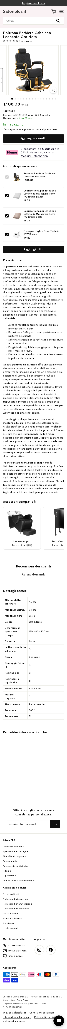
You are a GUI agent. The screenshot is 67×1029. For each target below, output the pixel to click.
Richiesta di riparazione (16, 899)
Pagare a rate (10, 861)
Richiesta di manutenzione (17, 903)
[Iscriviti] (55, 824)
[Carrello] (54, 11)
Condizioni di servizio (41, 1012)
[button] (11, 41)
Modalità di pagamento (15, 856)
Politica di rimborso (14, 1021)
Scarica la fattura (12, 918)
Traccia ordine (11, 913)
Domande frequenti (13, 846)
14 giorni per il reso (33, 3)
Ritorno (7, 870)
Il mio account (10, 928)
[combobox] (33, 21)
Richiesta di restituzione (16, 908)
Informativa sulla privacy (17, 1017)
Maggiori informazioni (34, 155)
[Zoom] (53, 90)
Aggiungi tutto (33, 249)
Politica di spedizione (46, 1017)
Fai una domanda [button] (33, 574)
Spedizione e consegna (15, 851)
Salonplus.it (14, 11)
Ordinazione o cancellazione (18, 880)
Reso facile (9, 110)
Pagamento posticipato (15, 866)
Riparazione (9, 875)
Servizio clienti (11, 894)
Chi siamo (8, 923)
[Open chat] (58, 1020)
